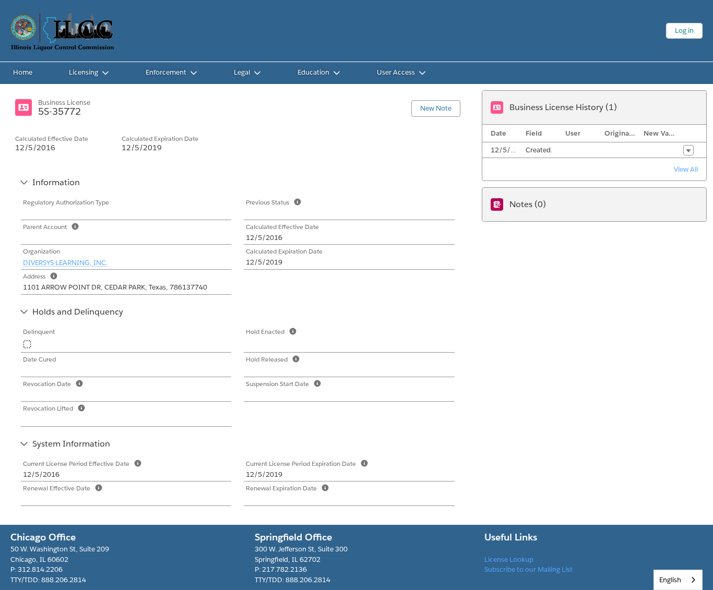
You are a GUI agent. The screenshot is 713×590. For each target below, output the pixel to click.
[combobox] (678, 580)
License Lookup (508, 559)
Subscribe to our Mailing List (528, 569)
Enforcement (166, 72)
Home (22, 72)
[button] (688, 150)
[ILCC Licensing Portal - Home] (62, 30)
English (670, 579)
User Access (396, 72)
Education (313, 72)
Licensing (83, 72)
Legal (242, 72)
